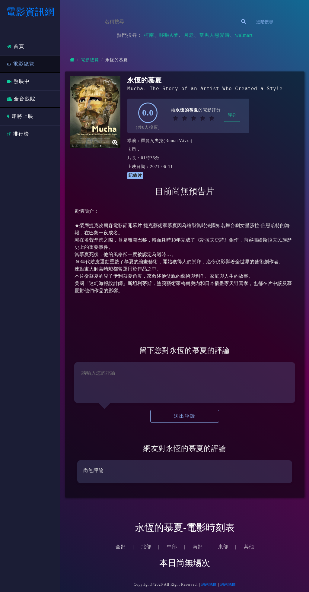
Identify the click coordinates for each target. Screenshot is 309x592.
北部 (146, 546)
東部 (223, 546)
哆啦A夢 (169, 35)
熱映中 (22, 81)
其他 (249, 546)
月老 (189, 35)
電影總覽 (24, 63)
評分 (232, 115)
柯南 (149, 35)
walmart (244, 35)
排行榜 (21, 133)
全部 (121, 546)
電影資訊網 (30, 11)
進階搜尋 (264, 22)
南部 (198, 546)
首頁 (19, 46)
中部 (172, 546)
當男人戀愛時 (214, 35)
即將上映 (22, 116)
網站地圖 (209, 584)
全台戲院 (25, 98)
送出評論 (185, 416)
